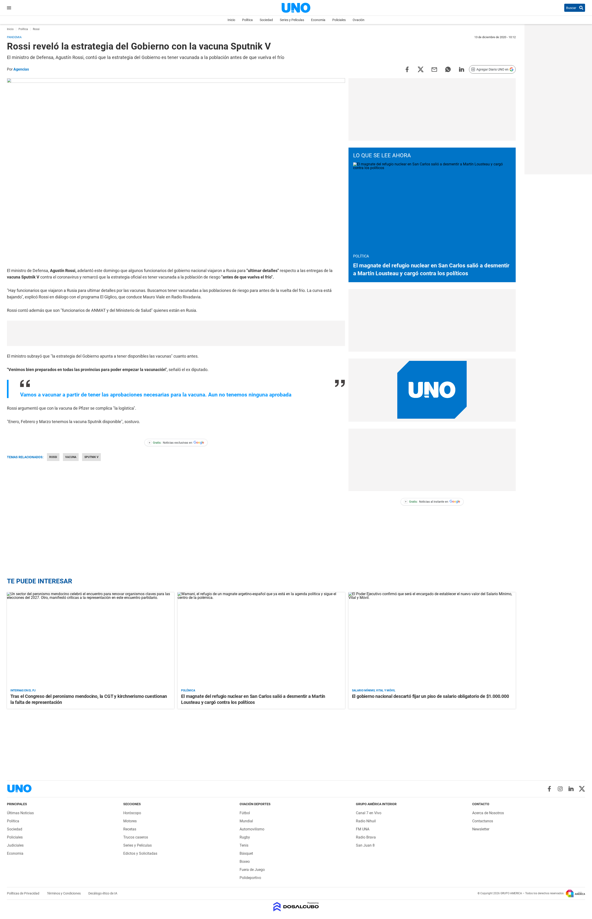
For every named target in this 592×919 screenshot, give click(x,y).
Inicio (231, 20)
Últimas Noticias (20, 813)
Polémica (188, 690)
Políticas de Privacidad (23, 893)
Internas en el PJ (23, 690)
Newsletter (480, 829)
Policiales (339, 20)
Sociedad (266, 20)
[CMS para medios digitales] (296, 907)
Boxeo (245, 861)
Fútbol (245, 813)
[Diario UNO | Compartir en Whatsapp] (448, 69)
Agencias (21, 69)
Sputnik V (91, 457)
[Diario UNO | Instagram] (560, 789)
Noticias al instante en (426, 501)
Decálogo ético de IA (102, 893)
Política (247, 20)
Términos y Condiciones (64, 893)
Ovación (358, 20)
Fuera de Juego (252, 869)
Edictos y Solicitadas (140, 853)
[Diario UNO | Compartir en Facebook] (407, 69)
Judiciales (15, 845)
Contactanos (482, 821)
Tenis (244, 845)
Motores (130, 821)
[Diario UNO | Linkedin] (571, 789)
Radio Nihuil (366, 821)
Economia (318, 20)
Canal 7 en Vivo (368, 813)
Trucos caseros (135, 837)
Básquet (246, 853)
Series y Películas (292, 20)
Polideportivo (250, 878)
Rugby (245, 837)
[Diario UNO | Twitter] (582, 789)
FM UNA (362, 829)
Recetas (129, 829)
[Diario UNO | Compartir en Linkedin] (461, 69)
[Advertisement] (176, 333)
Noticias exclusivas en (170, 442)
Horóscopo (132, 813)
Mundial (246, 821)
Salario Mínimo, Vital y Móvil (373, 690)
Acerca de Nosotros (488, 813)
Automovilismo (252, 829)
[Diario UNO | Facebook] (549, 789)
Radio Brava (366, 837)
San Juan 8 (365, 845)
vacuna (70, 457)
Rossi (53, 457)
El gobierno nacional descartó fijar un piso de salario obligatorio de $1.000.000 (430, 696)
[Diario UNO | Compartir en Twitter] (420, 69)
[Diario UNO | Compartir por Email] (434, 69)
